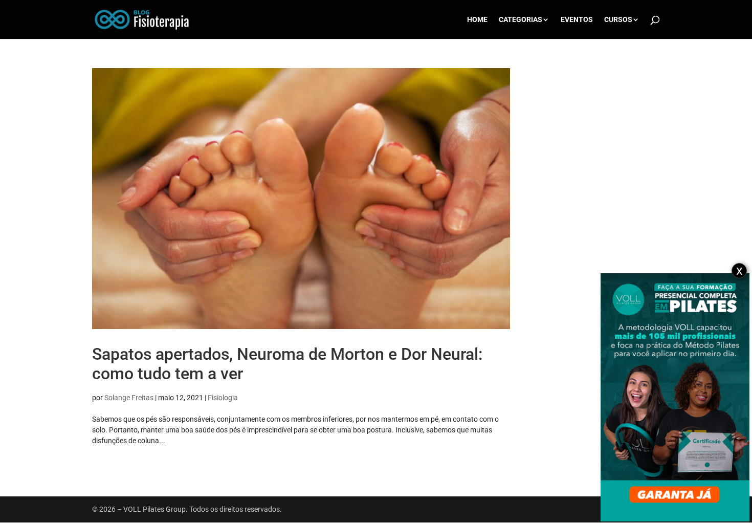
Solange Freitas (128, 398)
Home (477, 20)
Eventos (577, 20)
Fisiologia (223, 398)
